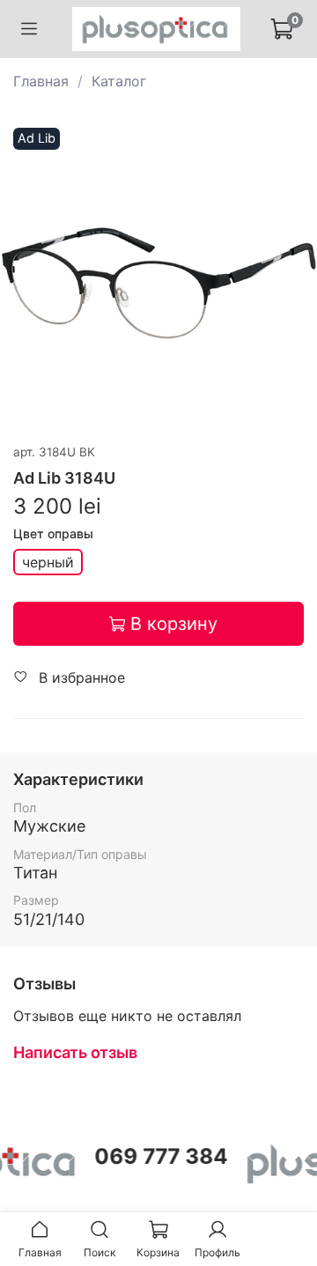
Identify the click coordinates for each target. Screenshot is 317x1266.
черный (48, 562)
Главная (41, 81)
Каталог (119, 81)
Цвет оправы (53, 534)
